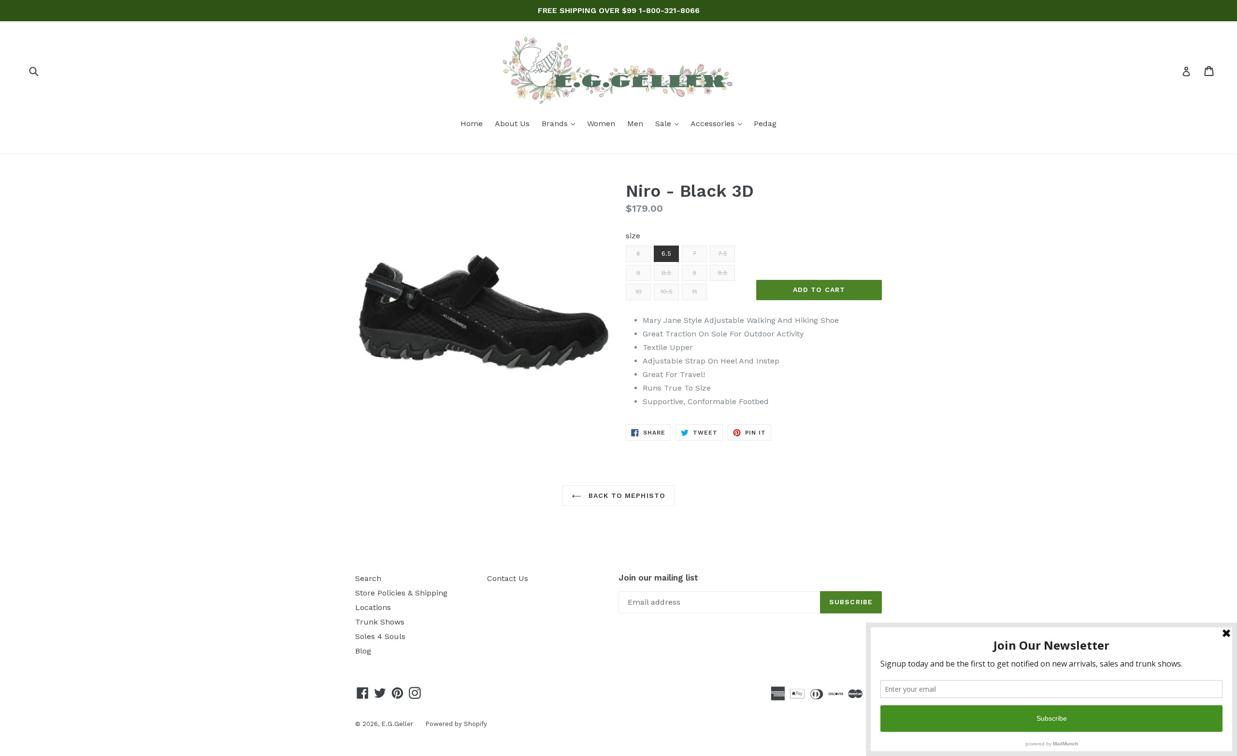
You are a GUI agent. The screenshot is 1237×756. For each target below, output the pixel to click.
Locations (373, 607)
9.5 (722, 272)
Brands (561, 123)
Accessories (718, 123)
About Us (512, 123)
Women (601, 123)
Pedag (765, 123)
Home (471, 123)
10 (638, 291)
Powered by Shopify (456, 723)
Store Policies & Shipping (401, 592)
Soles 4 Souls (380, 636)
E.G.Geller (397, 723)
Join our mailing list (658, 577)
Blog (363, 650)
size (633, 235)
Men (635, 123)
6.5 (666, 253)
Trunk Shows (379, 621)
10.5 (667, 291)
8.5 (666, 272)
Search (368, 578)
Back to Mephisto (625, 495)
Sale (669, 123)
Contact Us (507, 578)
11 (694, 291)
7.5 (722, 253)
